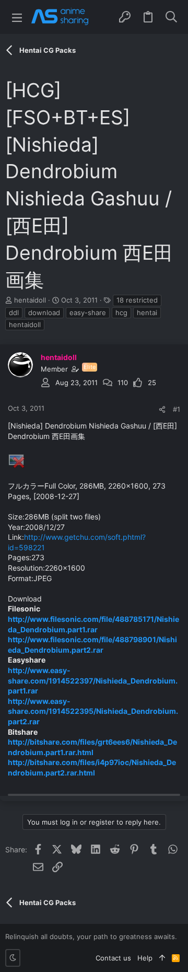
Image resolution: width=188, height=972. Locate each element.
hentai (147, 312)
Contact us (113, 958)
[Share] (162, 409)
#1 (176, 409)
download (44, 312)
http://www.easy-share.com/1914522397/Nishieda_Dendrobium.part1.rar (93, 680)
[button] (17, 17)
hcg (121, 312)
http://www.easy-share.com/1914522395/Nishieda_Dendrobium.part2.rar (93, 711)
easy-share (87, 312)
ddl (14, 312)
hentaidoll (30, 300)
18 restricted (137, 300)
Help (144, 958)
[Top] (162, 958)
